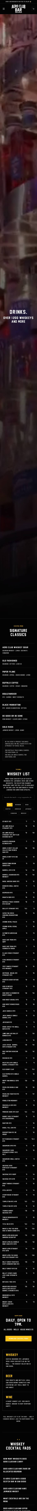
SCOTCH (8, 809)
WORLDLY (23, 813)
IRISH (26, 804)
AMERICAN (18, 809)
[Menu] (4, 9)
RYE (10, 804)
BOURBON (18, 804)
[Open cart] (33, 9)
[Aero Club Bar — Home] (18, 9)
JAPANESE (28, 809)
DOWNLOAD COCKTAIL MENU (18, 1338)
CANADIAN (14, 813)
